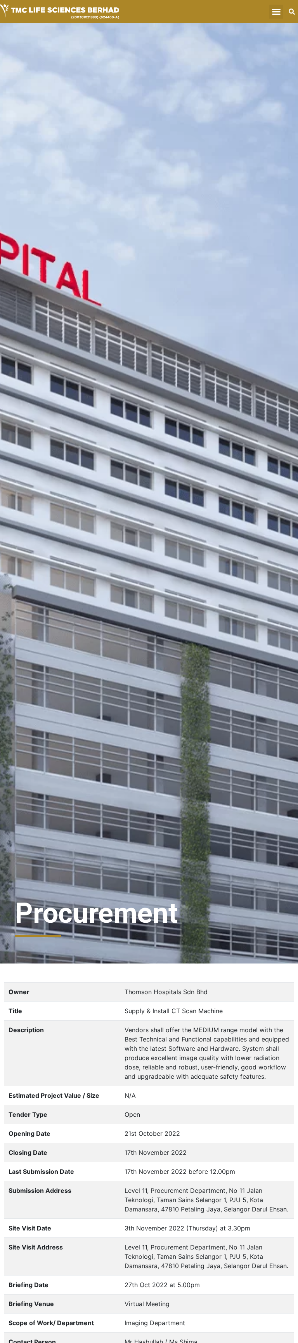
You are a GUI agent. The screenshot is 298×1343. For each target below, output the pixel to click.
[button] (276, 12)
